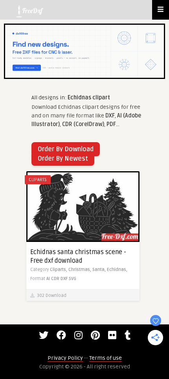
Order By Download (66, 149)
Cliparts (38, 179)
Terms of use (105, 358)
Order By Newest (63, 159)
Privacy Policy (65, 358)
